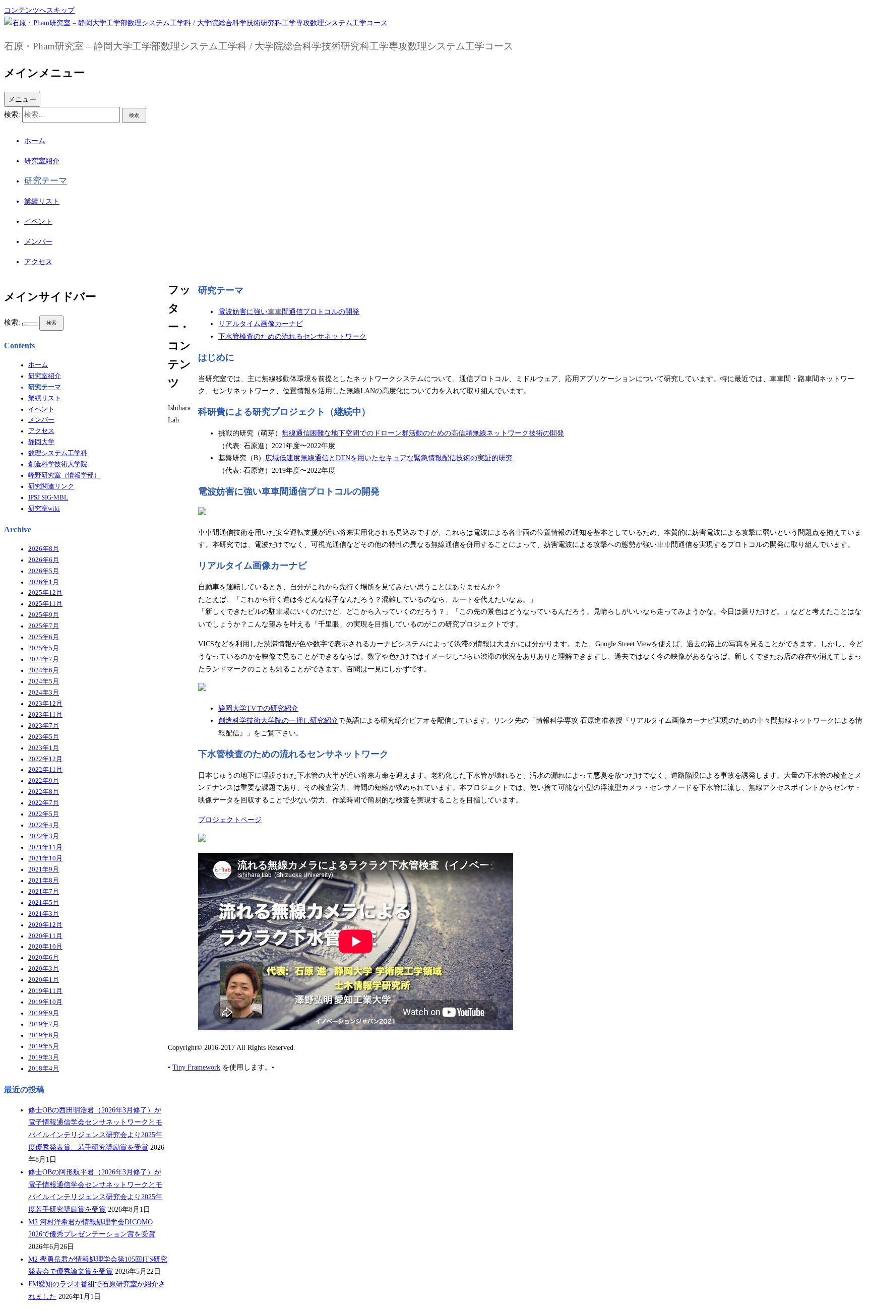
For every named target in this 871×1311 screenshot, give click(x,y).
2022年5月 (43, 814)
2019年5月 (43, 1046)
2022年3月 (43, 836)
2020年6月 (43, 957)
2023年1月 (43, 748)
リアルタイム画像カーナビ (260, 324)
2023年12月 (45, 703)
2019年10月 (45, 1002)
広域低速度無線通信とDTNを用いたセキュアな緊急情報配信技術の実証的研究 (389, 458)
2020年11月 (45, 936)
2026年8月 (43, 548)
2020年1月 (43, 979)
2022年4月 (43, 825)
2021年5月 (43, 902)
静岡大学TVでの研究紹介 (258, 708)
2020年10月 (45, 946)
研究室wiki (44, 508)
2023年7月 (43, 725)
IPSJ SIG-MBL (48, 497)
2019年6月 (43, 1035)
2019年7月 (43, 1024)
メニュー (22, 99)
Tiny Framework (196, 1067)
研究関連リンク (51, 486)
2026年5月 (43, 571)
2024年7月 (43, 659)
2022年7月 (43, 802)
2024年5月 (43, 681)
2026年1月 (43, 582)
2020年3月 (43, 968)
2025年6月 (43, 637)
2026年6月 (43, 560)
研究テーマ (45, 180)
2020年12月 (45, 924)
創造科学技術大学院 (57, 464)
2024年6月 (43, 670)
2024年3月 (43, 692)
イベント (38, 221)
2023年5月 (43, 736)
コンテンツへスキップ (39, 10)
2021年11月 (45, 847)
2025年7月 (43, 626)
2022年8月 (43, 791)
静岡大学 (41, 442)
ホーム (34, 141)
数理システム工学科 (57, 453)
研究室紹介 (41, 161)
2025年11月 (45, 603)
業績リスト (41, 201)
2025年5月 (43, 648)
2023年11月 (45, 714)
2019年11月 (45, 990)
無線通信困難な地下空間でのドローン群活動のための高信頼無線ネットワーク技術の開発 (423, 433)
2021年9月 (43, 869)
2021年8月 (43, 880)
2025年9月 (43, 614)
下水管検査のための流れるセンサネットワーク (292, 336)
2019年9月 (43, 1013)
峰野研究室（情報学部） (64, 475)
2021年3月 (43, 913)
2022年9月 (43, 780)
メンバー (38, 241)
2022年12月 (45, 759)
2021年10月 (45, 858)
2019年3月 (43, 1057)
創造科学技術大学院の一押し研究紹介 (278, 720)
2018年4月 (43, 1068)
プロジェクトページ (230, 820)
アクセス (38, 262)
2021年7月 (43, 891)
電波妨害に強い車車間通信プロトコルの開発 (288, 311)
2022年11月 (45, 769)
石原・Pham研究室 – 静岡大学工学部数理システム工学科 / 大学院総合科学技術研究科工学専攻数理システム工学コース (258, 46)
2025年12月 (45, 592)
